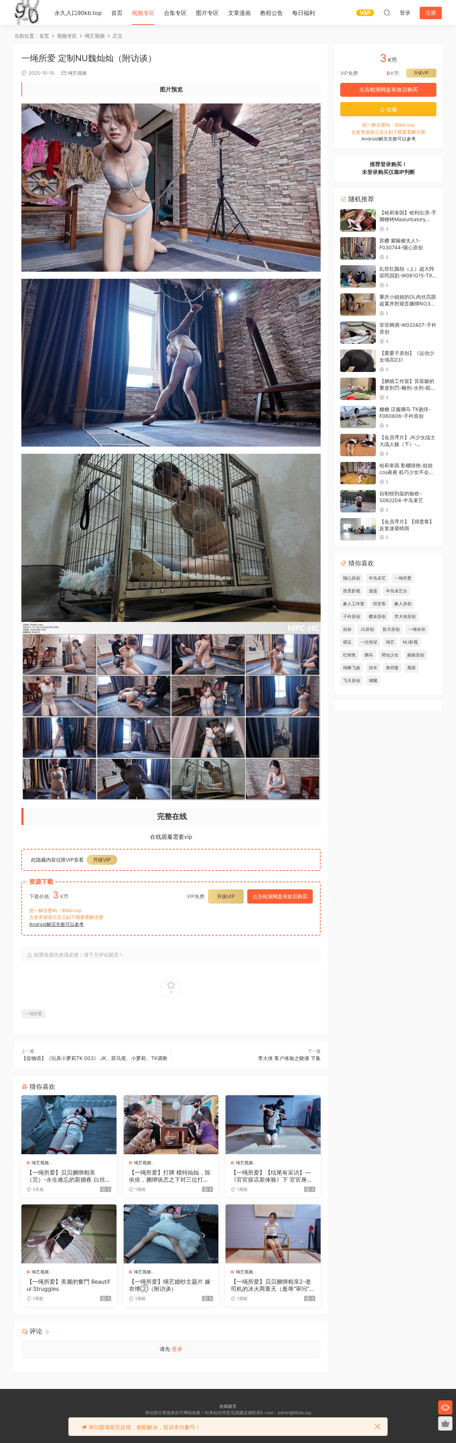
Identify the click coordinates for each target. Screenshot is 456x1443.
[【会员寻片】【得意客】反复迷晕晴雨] (358, 529)
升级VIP (102, 860)
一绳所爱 (33, 1013)
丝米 (373, 667)
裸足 (347, 642)
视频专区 (143, 12)
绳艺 (390, 642)
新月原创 (391, 629)
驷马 (368, 654)
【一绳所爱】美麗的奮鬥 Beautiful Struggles (68, 1285)
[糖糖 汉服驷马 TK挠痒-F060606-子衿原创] (358, 417)
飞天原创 (351, 680)
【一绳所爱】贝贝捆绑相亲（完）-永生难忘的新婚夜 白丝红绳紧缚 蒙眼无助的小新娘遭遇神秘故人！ (69, 1176)
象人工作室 (353, 603)
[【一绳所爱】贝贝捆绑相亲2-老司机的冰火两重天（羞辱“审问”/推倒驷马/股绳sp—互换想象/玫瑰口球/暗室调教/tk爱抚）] (273, 1233)
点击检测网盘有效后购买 (280, 896)
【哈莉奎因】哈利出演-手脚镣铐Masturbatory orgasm (407, 219)
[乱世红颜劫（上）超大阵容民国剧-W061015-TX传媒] (358, 276)
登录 (177, 1349)
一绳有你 (416, 629)
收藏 (391, 109)
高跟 (411, 667)
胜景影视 (351, 590)
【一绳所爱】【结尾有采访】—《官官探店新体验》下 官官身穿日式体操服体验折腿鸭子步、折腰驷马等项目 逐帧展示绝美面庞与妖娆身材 (271, 1176)
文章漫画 (239, 12)
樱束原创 (377, 616)
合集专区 (175, 12)
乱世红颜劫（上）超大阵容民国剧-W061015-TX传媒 (406, 276)
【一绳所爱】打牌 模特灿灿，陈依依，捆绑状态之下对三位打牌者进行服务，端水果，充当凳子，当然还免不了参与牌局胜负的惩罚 (170, 1176)
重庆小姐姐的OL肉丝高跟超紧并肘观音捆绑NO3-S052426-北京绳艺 (407, 304)
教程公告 (271, 12)
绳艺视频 (77, 73)
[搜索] (386, 12)
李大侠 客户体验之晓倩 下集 (289, 1058)
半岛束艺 (377, 578)
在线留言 (228, 1406)
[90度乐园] (26, 12)
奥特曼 (392, 667)
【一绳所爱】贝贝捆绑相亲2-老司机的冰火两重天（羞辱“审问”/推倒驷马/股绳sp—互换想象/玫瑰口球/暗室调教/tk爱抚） (271, 1285)
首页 (117, 12)
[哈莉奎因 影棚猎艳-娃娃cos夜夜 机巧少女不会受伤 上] (358, 473)
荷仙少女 (390, 654)
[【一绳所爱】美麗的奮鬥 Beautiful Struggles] (68, 1233)
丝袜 (347, 629)
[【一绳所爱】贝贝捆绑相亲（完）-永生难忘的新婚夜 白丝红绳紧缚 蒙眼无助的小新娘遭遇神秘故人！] (68, 1124)
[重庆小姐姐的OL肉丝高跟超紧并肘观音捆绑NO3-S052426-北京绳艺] (358, 304)
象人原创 (402, 603)
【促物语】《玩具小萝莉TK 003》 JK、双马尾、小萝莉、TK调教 (94, 1058)
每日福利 (303, 12)
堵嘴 (373, 680)
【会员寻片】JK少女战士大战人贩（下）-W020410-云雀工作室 (407, 444)
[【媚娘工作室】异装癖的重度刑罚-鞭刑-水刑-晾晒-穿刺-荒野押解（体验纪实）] (358, 389)
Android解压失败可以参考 (56, 924)
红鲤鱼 (349, 654)
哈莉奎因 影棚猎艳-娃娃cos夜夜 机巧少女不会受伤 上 (406, 472)
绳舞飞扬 (351, 667)
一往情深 (368, 642)
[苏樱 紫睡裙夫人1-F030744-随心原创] (358, 248)
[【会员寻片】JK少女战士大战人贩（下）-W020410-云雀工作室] (358, 445)
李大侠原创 (405, 616)
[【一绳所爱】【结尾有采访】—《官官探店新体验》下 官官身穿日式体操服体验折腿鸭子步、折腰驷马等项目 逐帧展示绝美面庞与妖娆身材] (273, 1124)
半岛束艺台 (396, 590)
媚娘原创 (415, 654)
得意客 (379, 603)
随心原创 (351, 578)
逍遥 (373, 590)
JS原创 (367, 629)
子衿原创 (351, 616)
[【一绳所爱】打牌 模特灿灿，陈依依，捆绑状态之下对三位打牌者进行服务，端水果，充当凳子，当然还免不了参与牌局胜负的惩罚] (171, 1124)
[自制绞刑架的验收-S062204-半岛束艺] (358, 501)
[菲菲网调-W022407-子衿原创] (358, 332)
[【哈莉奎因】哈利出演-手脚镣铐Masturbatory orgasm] (358, 220)
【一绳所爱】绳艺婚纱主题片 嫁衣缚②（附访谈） (170, 1285)
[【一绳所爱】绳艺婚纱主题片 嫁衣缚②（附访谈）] (171, 1233)
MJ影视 (410, 642)
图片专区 (207, 12)
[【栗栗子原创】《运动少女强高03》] (358, 361)
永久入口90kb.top (78, 12)
